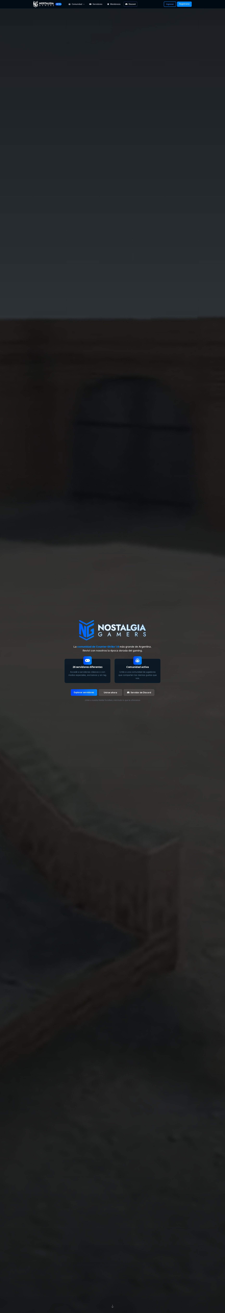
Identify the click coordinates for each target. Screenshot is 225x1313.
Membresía (115, 4)
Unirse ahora (110, 692)
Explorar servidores (84, 692)
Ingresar (170, 4)
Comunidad (77, 4)
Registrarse (184, 4)
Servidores (97, 4)
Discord (132, 4)
